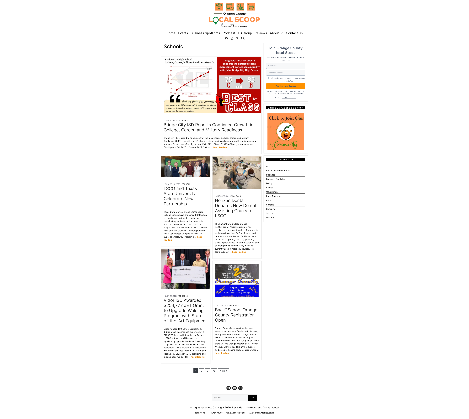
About (274, 33)
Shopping (270, 209)
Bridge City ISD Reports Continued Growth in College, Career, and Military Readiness (208, 127)
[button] (243, 38)
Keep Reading (220, 147)
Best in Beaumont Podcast (279, 170)
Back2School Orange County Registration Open (236, 315)
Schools (186, 120)
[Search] (252, 398)
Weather (270, 217)
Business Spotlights (205, 33)
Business (270, 175)
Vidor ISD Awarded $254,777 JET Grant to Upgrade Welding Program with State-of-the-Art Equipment (185, 310)
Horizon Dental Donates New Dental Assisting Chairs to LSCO (235, 208)
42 (215, 370)
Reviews (261, 33)
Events (183, 33)
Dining (269, 183)
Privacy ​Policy (298, 93)
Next (223, 371)
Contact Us (294, 33)
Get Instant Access (286, 86)
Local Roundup (273, 196)
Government (272, 192)
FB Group (245, 33)
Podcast (229, 33)
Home (170, 33)
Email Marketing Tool (289, 98)
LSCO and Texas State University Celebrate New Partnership (180, 196)
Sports (269, 213)
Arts (268, 166)
